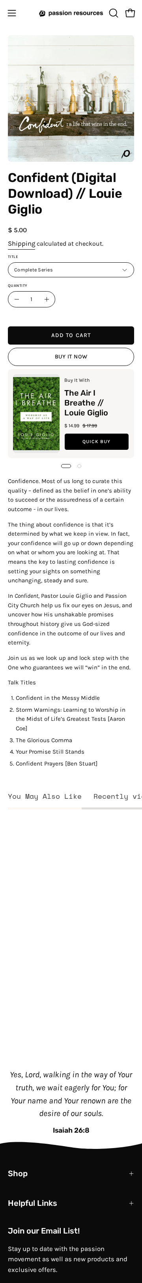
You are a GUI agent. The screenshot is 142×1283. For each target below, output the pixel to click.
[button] (112, 13)
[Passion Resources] (71, 13)
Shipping (21, 243)
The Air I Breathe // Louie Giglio (86, 402)
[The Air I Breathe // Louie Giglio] (36, 413)
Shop (18, 1173)
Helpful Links (32, 1203)
